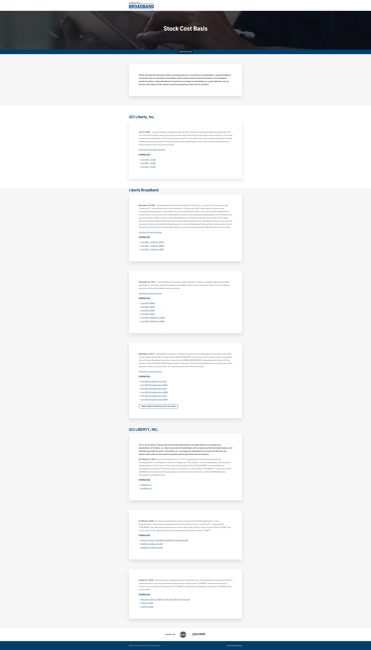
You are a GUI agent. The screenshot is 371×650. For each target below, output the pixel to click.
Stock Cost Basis (185, 51)
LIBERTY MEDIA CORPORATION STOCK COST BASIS (158, 406)
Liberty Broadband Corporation (141, 645)
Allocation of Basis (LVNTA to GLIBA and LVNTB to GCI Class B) (165, 600)
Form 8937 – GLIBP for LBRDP (152, 249)
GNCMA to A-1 (146, 485)
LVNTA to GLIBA (147, 603)
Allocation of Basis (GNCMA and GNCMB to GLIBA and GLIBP (164, 540)
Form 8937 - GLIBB (148, 163)
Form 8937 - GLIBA (148, 160)
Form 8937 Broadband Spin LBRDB (154, 392)
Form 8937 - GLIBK (148, 167)
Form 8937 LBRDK (148, 311)
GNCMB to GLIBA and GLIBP (152, 548)
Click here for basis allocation (150, 232)
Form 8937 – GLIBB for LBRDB (152, 246)
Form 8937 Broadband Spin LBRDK (154, 400)
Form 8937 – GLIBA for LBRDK (152, 242)
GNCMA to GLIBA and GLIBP (152, 544)
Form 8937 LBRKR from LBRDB (153, 318)
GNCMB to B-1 (146, 488)
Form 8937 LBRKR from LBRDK (153, 321)
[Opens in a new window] (183, 634)
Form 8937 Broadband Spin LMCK (154, 396)
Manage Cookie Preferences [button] (234, 645)
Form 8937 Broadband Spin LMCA (154, 381)
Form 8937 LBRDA (148, 303)
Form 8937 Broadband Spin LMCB (154, 389)
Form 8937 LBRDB (148, 307)
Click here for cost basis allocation (152, 150)
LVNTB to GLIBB (147, 607)
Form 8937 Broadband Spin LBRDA (154, 385)
